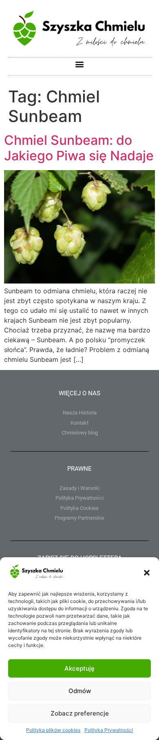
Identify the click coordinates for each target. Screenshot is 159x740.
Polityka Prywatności (108, 730)
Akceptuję (79, 668)
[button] (147, 573)
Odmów (79, 691)
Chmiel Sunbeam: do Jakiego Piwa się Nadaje (79, 148)
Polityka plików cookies (53, 730)
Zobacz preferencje (80, 713)
